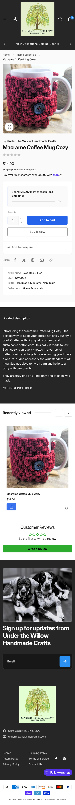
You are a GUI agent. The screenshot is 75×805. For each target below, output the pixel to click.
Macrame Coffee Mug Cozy (23, 493)
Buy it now (37, 231)
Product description (17, 318)
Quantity (11, 212)
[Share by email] (42, 260)
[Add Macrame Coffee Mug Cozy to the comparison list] (66, 508)
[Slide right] (70, 44)
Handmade (22, 282)
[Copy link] (51, 260)
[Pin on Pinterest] (32, 260)
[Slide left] (5, 44)
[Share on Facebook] (15, 260)
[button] (5, 19)
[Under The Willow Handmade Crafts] (37, 722)
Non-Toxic (49, 282)
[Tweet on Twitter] (24, 260)
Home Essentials (33, 288)
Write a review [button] (37, 549)
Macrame (36, 282)
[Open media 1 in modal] (37, 98)
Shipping (7, 169)
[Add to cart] (11, 506)
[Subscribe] (65, 661)
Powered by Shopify (57, 799)
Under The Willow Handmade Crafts (29, 141)
